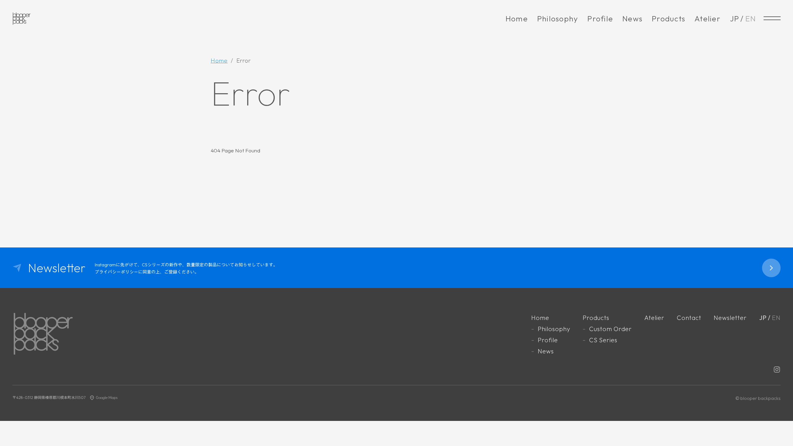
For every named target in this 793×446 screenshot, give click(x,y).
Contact (689, 317)
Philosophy (557, 19)
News (632, 19)
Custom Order (610, 329)
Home (517, 19)
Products (668, 19)
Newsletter (730, 317)
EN (750, 19)
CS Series (603, 340)
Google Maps (106, 397)
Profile (600, 19)
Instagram (777, 369)
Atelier (707, 19)
